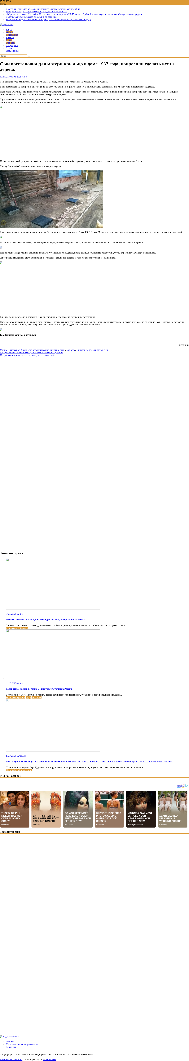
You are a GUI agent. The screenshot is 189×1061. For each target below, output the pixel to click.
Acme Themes (49, 1059)
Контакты (11, 1047)
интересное (43, 350)
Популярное (12, 45)
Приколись (82, 350)
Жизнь (9, 32)
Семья (9, 48)
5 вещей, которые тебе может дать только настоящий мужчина (31, 352)
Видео (9, 29)
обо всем (70, 350)
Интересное (12, 35)
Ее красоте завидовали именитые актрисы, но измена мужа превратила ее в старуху (48, 19)
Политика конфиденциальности (22, 1044)
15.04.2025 (11, 756)
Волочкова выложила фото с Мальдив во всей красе (32, 17)
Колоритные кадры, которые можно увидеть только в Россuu (36, 11)
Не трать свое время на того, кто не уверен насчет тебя (27, 355)
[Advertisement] (94, 134)
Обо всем (10, 43)
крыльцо (54, 350)
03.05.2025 (11, 683)
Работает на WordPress (11, 1059)
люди (62, 350)
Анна (24, 76)
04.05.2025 (11, 614)
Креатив (10, 37)
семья (100, 350)
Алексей (21, 756)
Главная (10, 1041)
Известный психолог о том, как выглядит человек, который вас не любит (43, 9)
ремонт (92, 350)
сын (106, 350)
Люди (9, 40)
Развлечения (12, 50)
